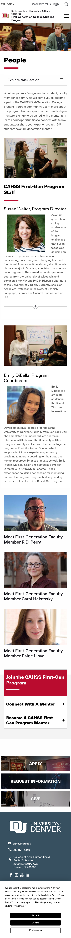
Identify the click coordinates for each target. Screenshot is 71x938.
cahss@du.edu (22, 843)
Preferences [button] (19, 906)
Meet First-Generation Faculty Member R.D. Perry (33, 539)
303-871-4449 (21, 850)
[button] (40, 4)
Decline (35, 923)
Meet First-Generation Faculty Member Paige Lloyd (33, 653)
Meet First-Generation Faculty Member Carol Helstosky (33, 596)
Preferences (35, 930)
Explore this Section (23, 79)
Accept (35, 915)
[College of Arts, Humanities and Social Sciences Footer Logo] (35, 826)
